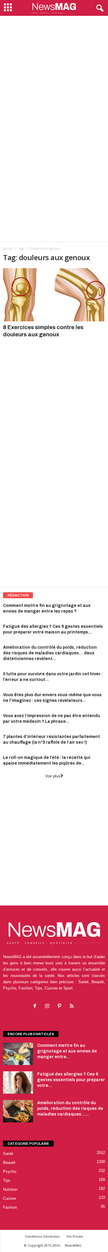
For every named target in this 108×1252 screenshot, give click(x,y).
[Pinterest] (61, 1006)
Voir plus (52, 776)
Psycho (9, 1171)
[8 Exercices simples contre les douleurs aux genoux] (54, 294)
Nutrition (10, 1189)
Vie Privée (75, 1236)
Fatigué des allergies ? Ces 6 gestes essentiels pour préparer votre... (71, 1080)
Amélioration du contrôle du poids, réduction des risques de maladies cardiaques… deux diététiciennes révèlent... (50, 653)
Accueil (8, 248)
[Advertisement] (54, 72)
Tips (6, 1180)
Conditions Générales (42, 1236)
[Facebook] (36, 1006)
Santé (8, 1153)
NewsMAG (73, 1245)
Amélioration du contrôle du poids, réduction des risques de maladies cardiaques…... (70, 1108)
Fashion (10, 1207)
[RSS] (72, 1006)
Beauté (9, 1162)
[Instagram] (48, 1006)
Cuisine (9, 1198)
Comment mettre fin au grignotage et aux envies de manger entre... (67, 1051)
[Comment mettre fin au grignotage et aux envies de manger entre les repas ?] (18, 1054)
